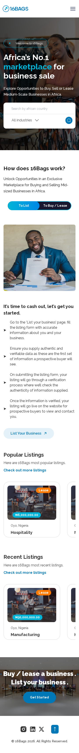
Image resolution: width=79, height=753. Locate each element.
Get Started (39, 697)
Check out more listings (25, 470)
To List (24, 205)
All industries (22, 120)
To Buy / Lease (55, 205)
